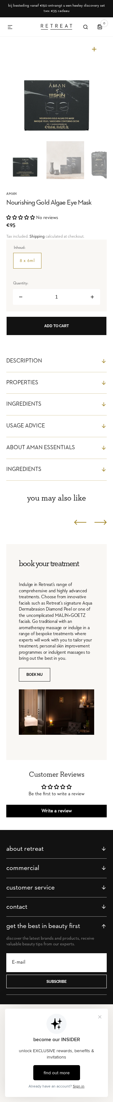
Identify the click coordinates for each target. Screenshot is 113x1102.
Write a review (56, 811)
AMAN (11, 193)
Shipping (37, 237)
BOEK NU (34, 674)
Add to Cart (56, 326)
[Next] (100, 522)
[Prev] (80, 522)
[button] (10, 27)
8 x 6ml (30, 263)
